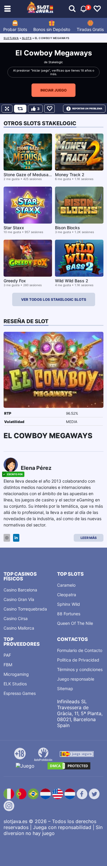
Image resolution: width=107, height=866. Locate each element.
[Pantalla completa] (6, 109)
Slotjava (11, 38)
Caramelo (66, 585)
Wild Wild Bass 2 (71, 280)
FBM (8, 664)
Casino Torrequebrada (25, 608)
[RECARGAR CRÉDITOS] (20, 109)
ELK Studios (15, 683)
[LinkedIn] (16, 538)
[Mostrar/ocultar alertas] (72, 9)
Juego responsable (75, 678)
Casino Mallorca (19, 627)
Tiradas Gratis (90, 29)
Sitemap (65, 688)
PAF (7, 655)
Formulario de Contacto (79, 650)
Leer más (89, 538)
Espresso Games (20, 693)
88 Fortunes (68, 613)
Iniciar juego (53, 90)
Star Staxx (14, 227)
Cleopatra (66, 594)
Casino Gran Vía (19, 599)
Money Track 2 (69, 174)
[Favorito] (49, 109)
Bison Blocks (67, 227)
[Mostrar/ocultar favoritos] (97, 9)
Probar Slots (15, 29)
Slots (27, 38)
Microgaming (16, 674)
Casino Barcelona (20, 589)
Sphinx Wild (68, 604)
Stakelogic (55, 62)
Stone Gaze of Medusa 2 (28, 174)
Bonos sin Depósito (51, 29)
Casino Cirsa (16, 618)
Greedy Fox (15, 280)
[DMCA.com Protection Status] (69, 765)
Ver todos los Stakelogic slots (53, 299)
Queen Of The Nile (75, 623)
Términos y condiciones (80, 669)
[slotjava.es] (40, 9)
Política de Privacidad (78, 659)
